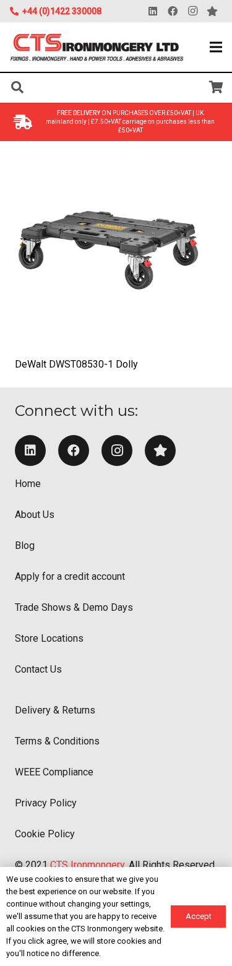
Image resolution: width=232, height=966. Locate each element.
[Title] (160, 450)
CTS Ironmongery (87, 865)
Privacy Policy (46, 803)
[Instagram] (192, 11)
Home (28, 483)
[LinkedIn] (153, 11)
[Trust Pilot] (212, 11)
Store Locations (49, 638)
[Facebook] (173, 11)
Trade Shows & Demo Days (74, 607)
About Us (34, 514)
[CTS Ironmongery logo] (97, 47)
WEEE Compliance (54, 772)
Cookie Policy (45, 834)
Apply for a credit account (70, 576)
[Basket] (216, 87)
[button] (216, 47)
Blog (25, 545)
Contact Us (38, 669)
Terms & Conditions (57, 741)
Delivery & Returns (55, 710)
